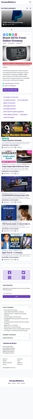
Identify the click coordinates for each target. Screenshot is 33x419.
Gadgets (19, 43)
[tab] (8, 29)
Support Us (19, 362)
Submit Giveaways (7, 362)
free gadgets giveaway (9, 100)
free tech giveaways (22, 100)
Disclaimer (20, 359)
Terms (18, 360)
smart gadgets (23, 114)
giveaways (11, 43)
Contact (23, 383)
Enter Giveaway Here (10, 90)
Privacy (4, 364)
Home (4, 43)
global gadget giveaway (9, 106)
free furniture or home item (10, 97)
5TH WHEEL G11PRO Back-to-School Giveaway (15, 330)
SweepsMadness (8, 2)
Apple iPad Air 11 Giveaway (12, 253)
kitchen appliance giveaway (10, 114)
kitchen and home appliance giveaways (13, 111)
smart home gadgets (8, 117)
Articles (5, 360)
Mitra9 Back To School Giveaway (12, 327)
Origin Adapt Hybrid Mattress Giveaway (17, 166)
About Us (5, 359)
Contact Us (20, 364)
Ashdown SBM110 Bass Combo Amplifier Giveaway (17, 328)
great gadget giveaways (9, 108)
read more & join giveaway (10, 145)
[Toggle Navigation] (30, 2)
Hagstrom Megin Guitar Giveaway (12, 317)
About (9, 383)
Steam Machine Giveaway (11, 140)
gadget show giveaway (9, 103)
